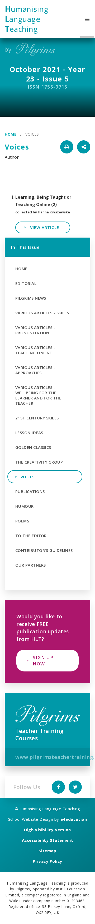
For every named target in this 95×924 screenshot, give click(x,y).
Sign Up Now (43, 660)
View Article (44, 227)
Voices (32, 134)
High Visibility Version (47, 829)
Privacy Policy (47, 861)
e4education (73, 819)
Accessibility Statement (47, 840)
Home (10, 134)
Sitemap (47, 850)
